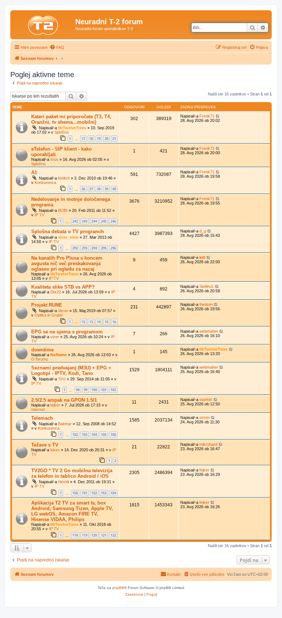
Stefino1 (206, 286)
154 (113, 493)
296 (113, 248)
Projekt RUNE (46, 305)
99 (85, 389)
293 (84, 248)
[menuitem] (57, 47)
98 (78, 389)
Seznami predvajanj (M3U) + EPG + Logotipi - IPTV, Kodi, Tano (71, 370)
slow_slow (68, 237)
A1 (34, 172)
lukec (55, 450)
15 (106, 321)
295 (103, 248)
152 (94, 493)
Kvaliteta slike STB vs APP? (63, 287)
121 (103, 535)
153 (103, 493)
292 (75, 248)
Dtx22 (55, 292)
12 (83, 321)
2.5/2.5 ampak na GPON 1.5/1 (64, 400)
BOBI (63, 210)
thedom (206, 304)
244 (94, 221)
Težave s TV (44, 445)
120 (94, 535)
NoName (58, 355)
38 (99, 189)
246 (113, 221)
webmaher (208, 331)
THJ (62, 379)
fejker (55, 405)
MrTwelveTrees (72, 128)
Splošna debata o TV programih (67, 231)
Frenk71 (206, 116)
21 (114, 138)
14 (99, 321)
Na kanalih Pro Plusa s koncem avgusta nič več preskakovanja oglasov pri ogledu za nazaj (66, 263)
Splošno (61, 132)
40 (114, 189)
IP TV (39, 215)
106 (113, 434)
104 (94, 434)
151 (84, 493)
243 (84, 221)
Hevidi (63, 482)
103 (84, 434)
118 (75, 535)
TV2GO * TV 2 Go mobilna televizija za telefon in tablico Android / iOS (71, 473)
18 (91, 138)
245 (103, 221)
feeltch (64, 178)
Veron (63, 310)
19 (99, 138)
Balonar (65, 424)
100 (94, 389)
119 (84, 535)
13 (91, 321)
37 (91, 189)
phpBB (118, 588)
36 (83, 189)
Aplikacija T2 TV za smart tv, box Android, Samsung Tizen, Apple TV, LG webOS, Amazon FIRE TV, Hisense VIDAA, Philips (72, 511)
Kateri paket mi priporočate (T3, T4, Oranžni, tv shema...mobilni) (71, 119)
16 (114, 321)
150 (75, 493)
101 (103, 389)
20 (106, 138)
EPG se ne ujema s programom (67, 332)
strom (204, 417)
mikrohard (208, 444)
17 (83, 138)
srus (54, 159)
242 (75, 221)
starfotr (205, 399)
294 (94, 248)
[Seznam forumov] (43, 24)
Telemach (42, 418)
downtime (42, 350)
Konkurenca (45, 182)
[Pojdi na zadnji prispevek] (218, 116)
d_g (202, 231)
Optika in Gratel (48, 315)
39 (106, 189)
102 (113, 389)
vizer (54, 337)
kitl (202, 257)
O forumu (39, 359)
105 (103, 434)
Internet (38, 409)
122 (113, 535)
